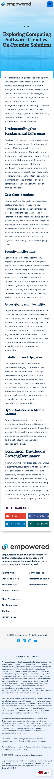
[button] (15, 516)
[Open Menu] (50, 4)
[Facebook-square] (18, 640)
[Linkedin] (24, 640)
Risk (27, 26)
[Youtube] (35, 640)
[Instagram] (29, 640)
